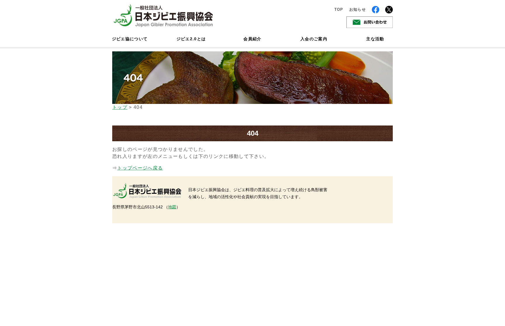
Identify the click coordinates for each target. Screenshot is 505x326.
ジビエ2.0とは (191, 38)
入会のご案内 (313, 38)
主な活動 (375, 38)
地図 (172, 207)
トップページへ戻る (140, 167)
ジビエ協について (129, 38)
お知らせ (357, 9)
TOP (338, 9)
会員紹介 (252, 38)
